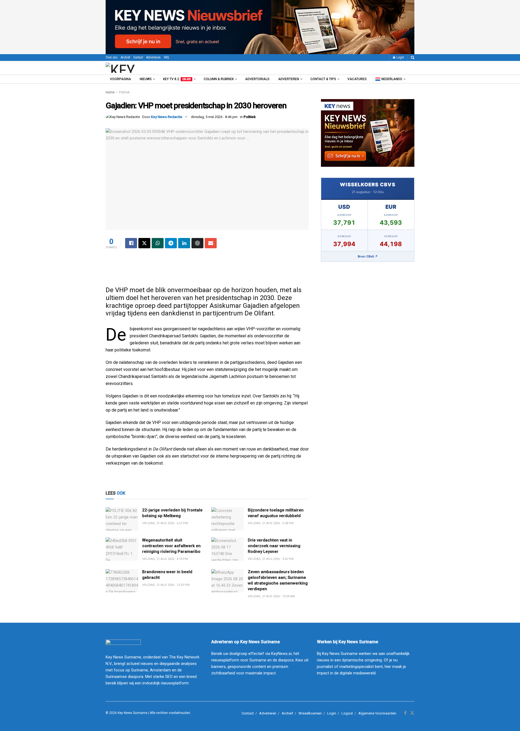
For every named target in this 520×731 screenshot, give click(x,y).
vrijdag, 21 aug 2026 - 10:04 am (271, 596)
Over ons (112, 57)
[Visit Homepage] (135, 68)
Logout (347, 713)
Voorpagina (120, 79)
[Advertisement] (207, 270)
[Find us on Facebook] (405, 713)
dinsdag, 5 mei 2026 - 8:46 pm (214, 117)
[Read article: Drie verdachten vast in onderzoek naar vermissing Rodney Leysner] (227, 549)
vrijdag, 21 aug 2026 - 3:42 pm (271, 559)
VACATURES (357, 79)
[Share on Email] (211, 243)
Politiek (124, 92)
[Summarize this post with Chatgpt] (197, 243)
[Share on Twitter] (144, 243)
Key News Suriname (132, 713)
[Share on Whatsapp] (158, 243)
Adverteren (153, 57)
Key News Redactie (166, 117)
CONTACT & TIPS (323, 79)
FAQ (166, 57)
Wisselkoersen (310, 713)
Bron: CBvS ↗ (368, 256)
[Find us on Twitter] (412, 713)
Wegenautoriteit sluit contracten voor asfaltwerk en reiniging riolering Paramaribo (171, 546)
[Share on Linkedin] (184, 243)
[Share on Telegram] (171, 243)
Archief (125, 57)
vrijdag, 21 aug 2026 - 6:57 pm (165, 523)
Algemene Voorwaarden (377, 713)
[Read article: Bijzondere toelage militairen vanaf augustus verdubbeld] (227, 519)
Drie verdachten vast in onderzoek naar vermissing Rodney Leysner (274, 546)
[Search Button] (412, 57)
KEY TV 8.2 (177, 79)
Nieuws (146, 79)
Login (400, 57)
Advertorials (257, 79)
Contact (138, 57)
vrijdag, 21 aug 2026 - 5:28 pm (271, 523)
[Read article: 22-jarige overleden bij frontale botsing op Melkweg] (122, 519)
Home (110, 92)
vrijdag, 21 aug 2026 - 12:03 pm (166, 585)
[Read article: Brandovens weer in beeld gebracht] (122, 580)
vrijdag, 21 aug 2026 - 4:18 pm (165, 559)
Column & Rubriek (219, 79)
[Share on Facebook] (131, 243)
